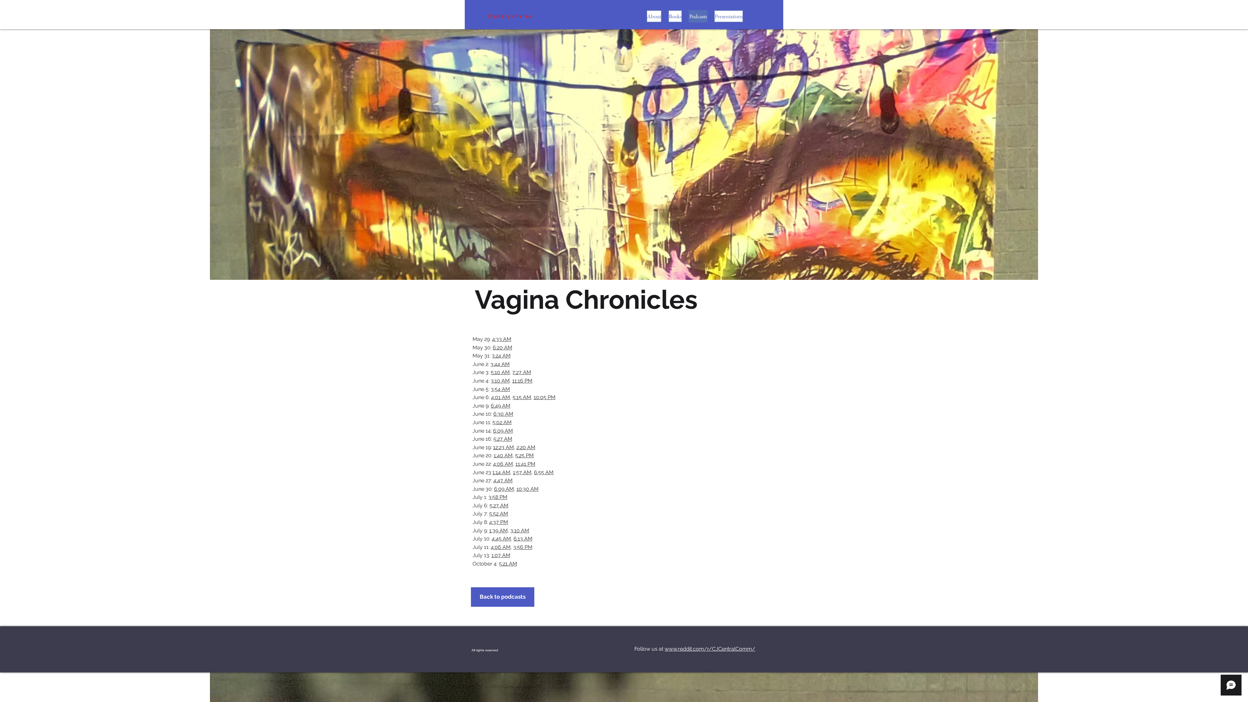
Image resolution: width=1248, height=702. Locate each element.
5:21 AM (508, 564)
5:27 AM (502, 439)
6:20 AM (502, 347)
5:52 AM (498, 514)
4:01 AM (500, 397)
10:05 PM (544, 397)
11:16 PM (522, 381)
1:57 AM (522, 472)
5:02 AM (502, 422)
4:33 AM (501, 339)
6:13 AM (523, 539)
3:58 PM (497, 497)
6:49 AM (500, 406)
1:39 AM (498, 530)
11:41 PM (525, 464)
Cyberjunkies (510, 16)
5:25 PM (524, 455)
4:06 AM (503, 464)
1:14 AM (501, 472)
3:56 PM (522, 547)
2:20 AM (525, 447)
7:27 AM (521, 372)
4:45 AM (501, 539)
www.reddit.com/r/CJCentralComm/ (710, 649)
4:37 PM (498, 522)
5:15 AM (522, 397)
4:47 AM (503, 480)
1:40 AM (503, 455)
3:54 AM (500, 389)
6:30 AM (503, 414)
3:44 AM (500, 364)
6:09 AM (503, 431)
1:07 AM (500, 555)
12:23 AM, (504, 447)
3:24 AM (501, 356)
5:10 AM (500, 372)
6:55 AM (543, 472)
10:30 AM (527, 489)
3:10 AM (500, 381)
